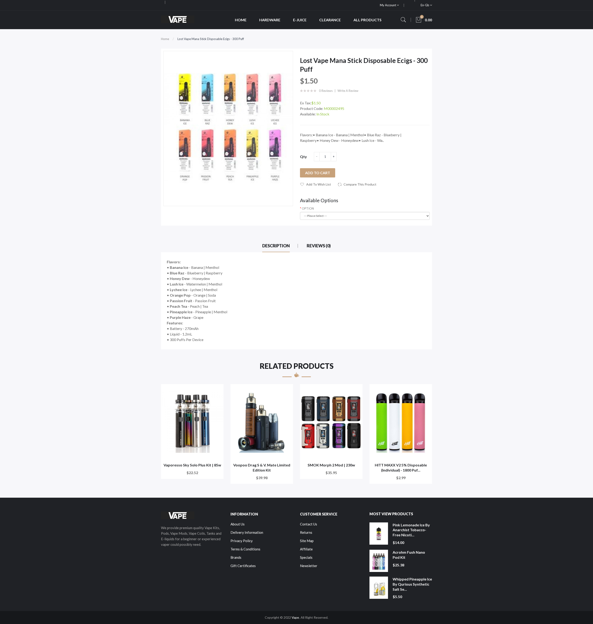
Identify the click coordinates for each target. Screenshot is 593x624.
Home (165, 39)
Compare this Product (360, 184)
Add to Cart (317, 173)
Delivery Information (246, 532)
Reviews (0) (319, 245)
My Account (388, 5)
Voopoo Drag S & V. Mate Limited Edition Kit (261, 467)
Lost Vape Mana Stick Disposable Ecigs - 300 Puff (210, 39)
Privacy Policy (241, 541)
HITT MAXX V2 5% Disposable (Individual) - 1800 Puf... (401, 467)
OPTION (308, 208)
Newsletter (308, 566)
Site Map (307, 541)
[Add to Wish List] (217, 390)
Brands (235, 557)
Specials (306, 557)
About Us (237, 524)
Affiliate (306, 549)
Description (276, 245)
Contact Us (308, 524)
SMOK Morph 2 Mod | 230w (331, 465)
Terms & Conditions (245, 549)
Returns (306, 532)
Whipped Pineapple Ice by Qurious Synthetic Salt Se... (412, 584)
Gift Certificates (243, 566)
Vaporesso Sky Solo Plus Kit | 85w (192, 465)
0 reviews (326, 90)
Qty (303, 156)
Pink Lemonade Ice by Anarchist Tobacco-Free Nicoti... (411, 530)
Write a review (348, 90)
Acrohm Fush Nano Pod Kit (409, 554)
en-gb (425, 5)
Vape (295, 617)
